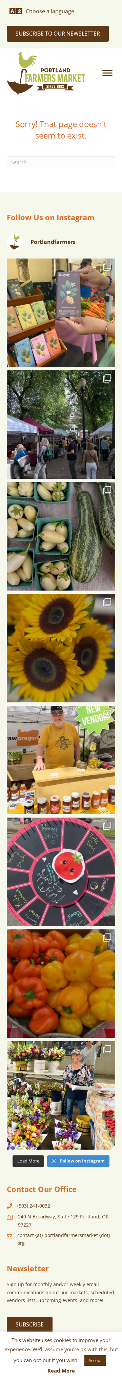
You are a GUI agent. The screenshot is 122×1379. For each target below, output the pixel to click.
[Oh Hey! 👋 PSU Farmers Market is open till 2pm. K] (61, 648)
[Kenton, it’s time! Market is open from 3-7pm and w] (61, 313)
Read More (61, 1370)
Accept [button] (95, 1360)
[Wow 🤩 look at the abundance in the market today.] (61, 983)
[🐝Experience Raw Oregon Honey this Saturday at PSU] (61, 760)
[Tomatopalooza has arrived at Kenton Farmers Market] (61, 872)
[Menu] (107, 73)
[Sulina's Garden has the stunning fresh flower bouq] (61, 1095)
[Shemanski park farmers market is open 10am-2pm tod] (61, 424)
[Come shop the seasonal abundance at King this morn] (61, 536)
